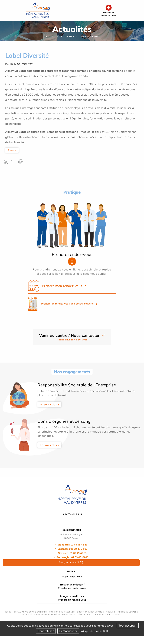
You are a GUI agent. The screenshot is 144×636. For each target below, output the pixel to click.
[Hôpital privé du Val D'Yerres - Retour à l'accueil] (38, 10)
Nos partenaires (112, 614)
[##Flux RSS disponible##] (7, 163)
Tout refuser (46, 631)
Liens (54, 614)
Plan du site (66, 614)
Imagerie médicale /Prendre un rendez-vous (72, 598)
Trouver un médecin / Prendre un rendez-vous (72, 586)
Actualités (67, 36)
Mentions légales (127, 612)
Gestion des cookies (88, 614)
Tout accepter (128, 625)
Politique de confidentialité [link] (94, 631)
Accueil (50, 36)
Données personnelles (35, 614)
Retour (12, 150)
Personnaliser (68, 631)
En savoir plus (48, 404)
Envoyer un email (69, 562)
